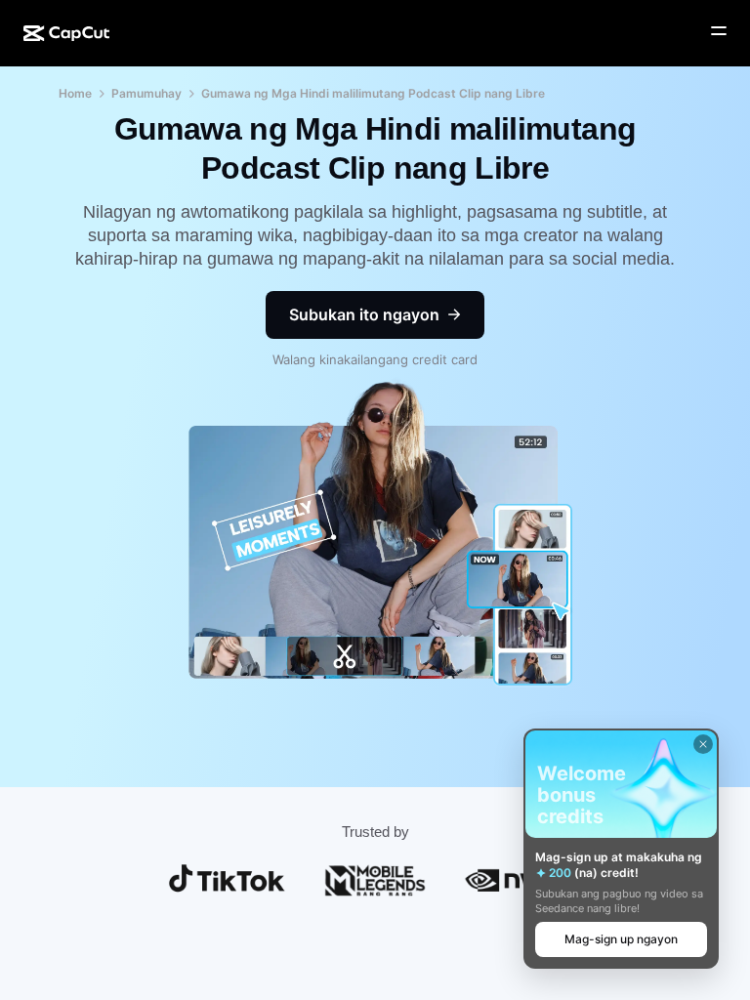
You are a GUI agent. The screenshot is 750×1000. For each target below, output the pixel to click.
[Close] (703, 744)
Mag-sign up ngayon (621, 939)
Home (75, 93)
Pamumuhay (146, 93)
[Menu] (718, 31)
